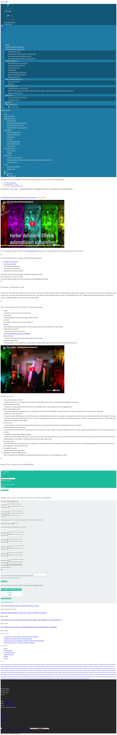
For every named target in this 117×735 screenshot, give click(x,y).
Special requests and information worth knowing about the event (17, 575)
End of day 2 (4, 542)
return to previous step (6, 602)
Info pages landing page (17, 186)
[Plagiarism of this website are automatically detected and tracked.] (39, 728)
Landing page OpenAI (9, 654)
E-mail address (4, 514)
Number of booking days (7, 523)
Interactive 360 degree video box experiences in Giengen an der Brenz (21, 605)
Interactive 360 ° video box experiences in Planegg (98, 672)
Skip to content (4, 1)
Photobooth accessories (9, 118)
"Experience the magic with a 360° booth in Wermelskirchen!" (18, 638)
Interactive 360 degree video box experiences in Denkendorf (40, 672)
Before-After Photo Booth (13, 143)
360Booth (9, 153)
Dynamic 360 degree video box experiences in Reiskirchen (11, 664)
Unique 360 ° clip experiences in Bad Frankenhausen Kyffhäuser (16, 670)
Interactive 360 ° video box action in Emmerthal (58, 674)
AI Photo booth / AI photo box (14, 157)
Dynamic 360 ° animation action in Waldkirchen (31, 664)
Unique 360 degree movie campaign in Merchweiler (91, 668)
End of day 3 (4, 549)
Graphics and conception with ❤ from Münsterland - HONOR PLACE (38, 733)
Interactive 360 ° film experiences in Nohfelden (79, 672)
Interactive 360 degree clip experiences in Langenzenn (95, 674)
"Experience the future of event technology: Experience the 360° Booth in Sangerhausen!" (24, 640)
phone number (4, 511)
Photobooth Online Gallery (13, 132)
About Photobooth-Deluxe (13, 166)
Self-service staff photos (10, 264)
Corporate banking (8, 650)
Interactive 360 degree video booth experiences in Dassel (38, 676)
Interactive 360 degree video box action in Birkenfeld (18, 676)
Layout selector (11, 137)
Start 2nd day (4, 540)
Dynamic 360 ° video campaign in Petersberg (95, 666)
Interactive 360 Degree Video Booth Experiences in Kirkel (17, 672)
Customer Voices (11, 169)
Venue (2, 516)
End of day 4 (4, 556)
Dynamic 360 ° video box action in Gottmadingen (19, 668)
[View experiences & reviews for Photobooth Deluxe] (15, 728)
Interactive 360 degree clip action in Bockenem (76, 674)
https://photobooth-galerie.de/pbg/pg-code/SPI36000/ (17, 333)
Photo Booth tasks (11, 120)
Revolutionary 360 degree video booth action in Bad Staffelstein (25, 678)
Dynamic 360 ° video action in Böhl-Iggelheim (77, 666)
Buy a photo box (4, 714)
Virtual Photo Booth (12, 162)
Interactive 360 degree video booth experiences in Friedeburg (85, 670)
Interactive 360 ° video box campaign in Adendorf (76, 676)
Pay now (3, 486)
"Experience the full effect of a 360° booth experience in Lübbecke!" (19, 642)
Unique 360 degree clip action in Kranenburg (58, 668)
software (6, 658)
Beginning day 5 (5, 560)
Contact (6, 171)
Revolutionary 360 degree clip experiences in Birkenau (96, 676)
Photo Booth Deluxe (32, 251)
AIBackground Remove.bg (13, 134)
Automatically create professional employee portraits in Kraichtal (31, 620)
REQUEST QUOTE (6, 598)
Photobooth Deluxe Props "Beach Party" (17, 127)
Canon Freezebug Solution (13, 141)
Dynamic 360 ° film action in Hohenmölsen (101, 664)
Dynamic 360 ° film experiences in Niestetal (19, 666)
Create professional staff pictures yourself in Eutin (24, 613)
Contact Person (4, 507)
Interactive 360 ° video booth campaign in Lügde (40, 674)
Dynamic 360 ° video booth (11, 261)
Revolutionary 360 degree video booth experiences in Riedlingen (77, 678)
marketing (6, 656)
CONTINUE (4, 581)
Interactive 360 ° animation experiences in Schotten (61, 672)
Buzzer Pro (9, 139)
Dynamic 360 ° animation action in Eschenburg (49, 664)
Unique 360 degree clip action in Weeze (74, 668)
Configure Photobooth (9, 116)
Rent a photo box (11, 150)
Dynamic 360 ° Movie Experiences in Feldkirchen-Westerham (57, 666)
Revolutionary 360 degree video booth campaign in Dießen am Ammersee (51, 678)
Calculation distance (6, 567)
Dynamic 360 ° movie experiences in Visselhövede (36, 666)
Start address (4, 565)
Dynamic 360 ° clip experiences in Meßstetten (84, 664)
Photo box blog (7, 155)
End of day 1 (4, 535)
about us (6, 164)
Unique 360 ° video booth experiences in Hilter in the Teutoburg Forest (41, 670)
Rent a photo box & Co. (10, 148)
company (3, 505)
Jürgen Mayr (13, 182)
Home (5, 114)
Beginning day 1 (5, 533)
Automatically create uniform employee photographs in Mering (29, 627)
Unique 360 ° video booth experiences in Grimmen (64, 670)
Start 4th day (4, 553)
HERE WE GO (5, 490)
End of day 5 (4, 562)
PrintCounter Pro (11, 146)
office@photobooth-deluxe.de (9, 22)
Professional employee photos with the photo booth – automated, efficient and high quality (29, 160)
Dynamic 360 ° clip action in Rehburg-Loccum (67, 664)
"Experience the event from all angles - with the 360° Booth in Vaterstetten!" (21, 636)
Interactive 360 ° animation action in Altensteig (58, 676)
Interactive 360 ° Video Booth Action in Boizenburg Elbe (19, 674)
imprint (2, 722)
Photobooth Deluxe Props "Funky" (15, 125)
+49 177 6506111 (9, 703)
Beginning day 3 (5, 546)
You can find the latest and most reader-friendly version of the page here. (19, 197)
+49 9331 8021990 (7, 11)
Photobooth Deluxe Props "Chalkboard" (17, 123)
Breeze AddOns (8, 130)
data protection (4, 720)
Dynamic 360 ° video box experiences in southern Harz (39, 668)
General (5, 648)
